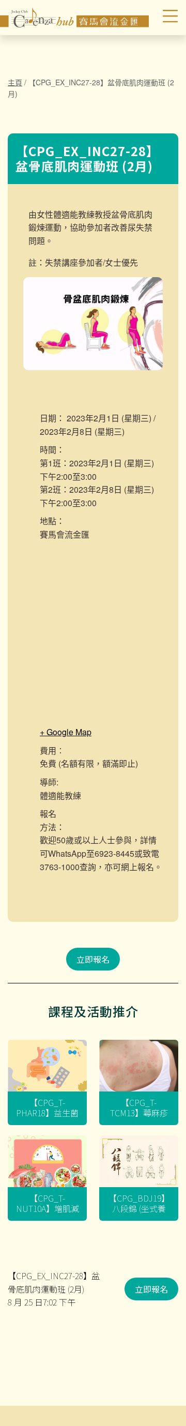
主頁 (15, 82)
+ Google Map (65, 732)
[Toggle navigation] (165, 17)
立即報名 (93, 959)
